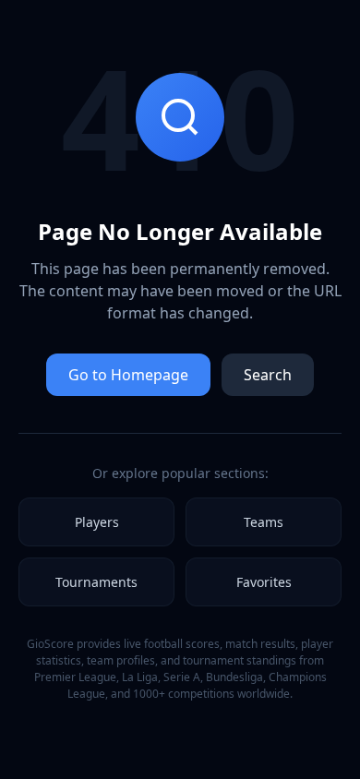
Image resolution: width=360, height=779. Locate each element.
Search (268, 375)
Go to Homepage (128, 375)
